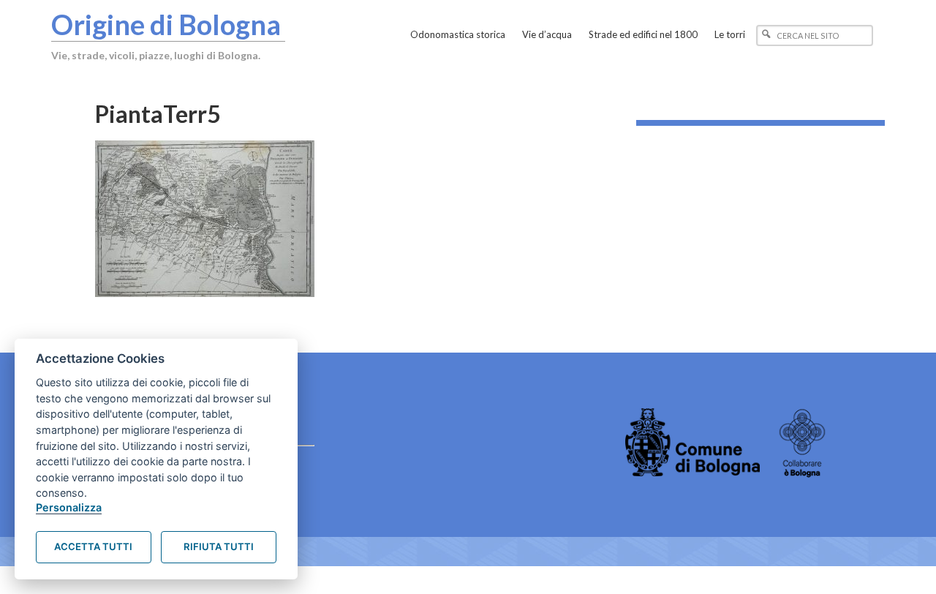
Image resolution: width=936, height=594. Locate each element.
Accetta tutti (93, 546)
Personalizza (69, 507)
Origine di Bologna (166, 24)
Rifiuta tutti (219, 546)
